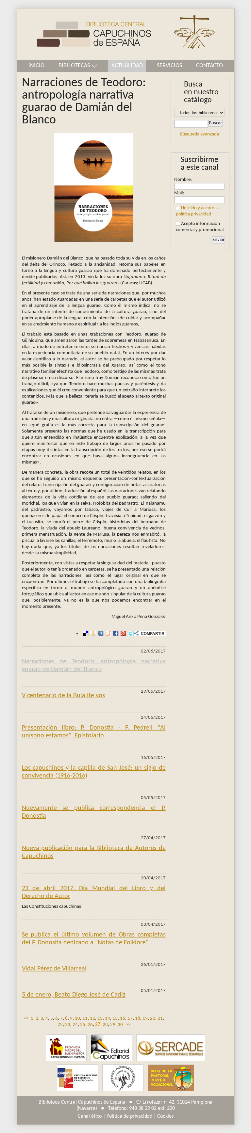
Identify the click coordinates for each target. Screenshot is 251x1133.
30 (120, 1024)
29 (112, 1024)
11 (85, 1018)
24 (75, 1024)
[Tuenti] (100, 633)
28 (105, 1024)
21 (160, 1018)
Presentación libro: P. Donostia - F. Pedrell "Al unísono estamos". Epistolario (94, 732)
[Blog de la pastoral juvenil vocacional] (171, 1078)
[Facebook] (115, 633)
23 (67, 1024)
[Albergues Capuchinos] (123, 1078)
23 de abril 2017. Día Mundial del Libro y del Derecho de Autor (94, 892)
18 (137, 1018)
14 (107, 1018)
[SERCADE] (171, 1048)
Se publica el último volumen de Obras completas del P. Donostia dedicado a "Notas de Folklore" (94, 939)
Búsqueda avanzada (199, 134)
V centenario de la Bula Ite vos (63, 695)
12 (92, 1018)
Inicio (36, 66)
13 (100, 1018)
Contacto (209, 66)
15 (115, 1018)
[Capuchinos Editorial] (111, 1048)
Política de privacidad (129, 1116)
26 (90, 1024)
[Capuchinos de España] (66, 1048)
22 (60, 1024)
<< (26, 1018)
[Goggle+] (122, 633)
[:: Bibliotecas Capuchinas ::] (84, 34)
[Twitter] (130, 633)
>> (128, 1024)
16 (122, 1018)
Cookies (165, 1116)
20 (152, 1018)
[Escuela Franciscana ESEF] (77, 1078)
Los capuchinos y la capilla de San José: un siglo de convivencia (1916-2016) (94, 772)
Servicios (169, 66)
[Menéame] (107, 633)
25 (82, 1024)
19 (145, 1018)
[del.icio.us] (85, 633)
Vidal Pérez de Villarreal (54, 969)
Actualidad (127, 66)
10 (77, 1018)
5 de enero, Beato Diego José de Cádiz (74, 995)
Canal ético (90, 1116)
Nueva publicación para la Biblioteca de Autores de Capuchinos (94, 852)
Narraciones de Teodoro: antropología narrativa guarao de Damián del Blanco (94, 665)
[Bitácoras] (92, 633)
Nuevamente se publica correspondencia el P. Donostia (94, 812)
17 (130, 1018)
